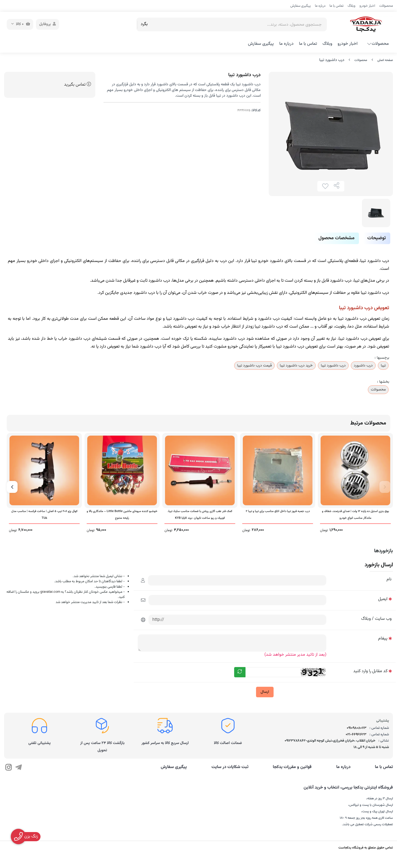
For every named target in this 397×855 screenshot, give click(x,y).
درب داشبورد (363, 365)
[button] (384, 487)
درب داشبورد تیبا (333, 365)
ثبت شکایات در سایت (229, 767)
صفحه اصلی (385, 60)
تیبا (383, 365)
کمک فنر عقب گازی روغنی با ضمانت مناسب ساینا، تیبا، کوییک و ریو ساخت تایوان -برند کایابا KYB (200, 514)
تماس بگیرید (75, 84)
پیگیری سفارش (300, 6)
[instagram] (8, 768)
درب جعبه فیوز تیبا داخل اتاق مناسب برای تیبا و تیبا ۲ (278, 511)
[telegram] (18, 768)
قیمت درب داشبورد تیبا (254, 365)
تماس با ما (336, 6)
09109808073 (356, 728)
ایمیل (383, 599)
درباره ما (320, 6)
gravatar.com (50, 592)
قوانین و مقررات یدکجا (292, 767)
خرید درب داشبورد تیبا (296, 365)
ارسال (265, 692)
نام (389, 579)
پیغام (383, 638)
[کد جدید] (239, 672)
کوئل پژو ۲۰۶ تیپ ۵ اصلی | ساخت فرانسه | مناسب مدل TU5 (44, 514)
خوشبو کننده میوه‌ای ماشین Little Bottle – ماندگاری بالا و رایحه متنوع (122, 514)
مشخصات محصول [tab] (336, 238)
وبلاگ (351, 6)
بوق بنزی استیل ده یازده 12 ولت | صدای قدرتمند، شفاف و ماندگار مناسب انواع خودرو (355, 514)
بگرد (144, 24)
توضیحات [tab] (376, 238)
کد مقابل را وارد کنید (370, 671)
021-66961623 (356, 734)
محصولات (386, 6)
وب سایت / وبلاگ (376, 618)
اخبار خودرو (367, 6)
